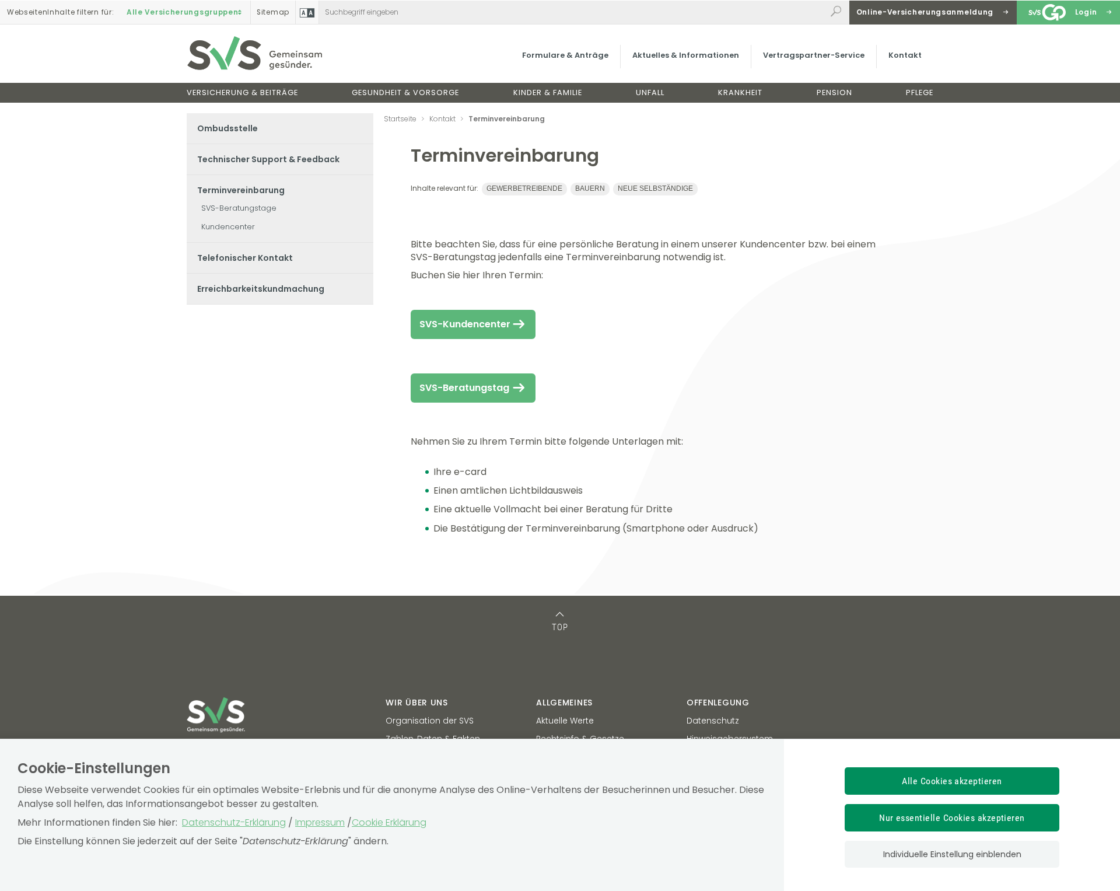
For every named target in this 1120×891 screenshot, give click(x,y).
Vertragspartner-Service (813, 55)
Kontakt (905, 55)
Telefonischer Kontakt (245, 258)
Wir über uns (416, 702)
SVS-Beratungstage (238, 208)
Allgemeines (564, 702)
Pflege (919, 92)
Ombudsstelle (227, 128)
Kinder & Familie (547, 92)
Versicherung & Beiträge (242, 92)
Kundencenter (228, 226)
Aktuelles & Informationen (685, 55)
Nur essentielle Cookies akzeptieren (952, 817)
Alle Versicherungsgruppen (183, 12)
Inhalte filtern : (60, 12)
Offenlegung (718, 702)
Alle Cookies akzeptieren (952, 781)
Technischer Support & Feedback (268, 159)
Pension (834, 92)
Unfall (650, 92)
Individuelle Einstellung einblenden (952, 854)
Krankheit (740, 92)
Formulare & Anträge (565, 55)
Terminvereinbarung (241, 190)
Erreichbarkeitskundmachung (260, 289)
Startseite (400, 119)
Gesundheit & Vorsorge (405, 92)
